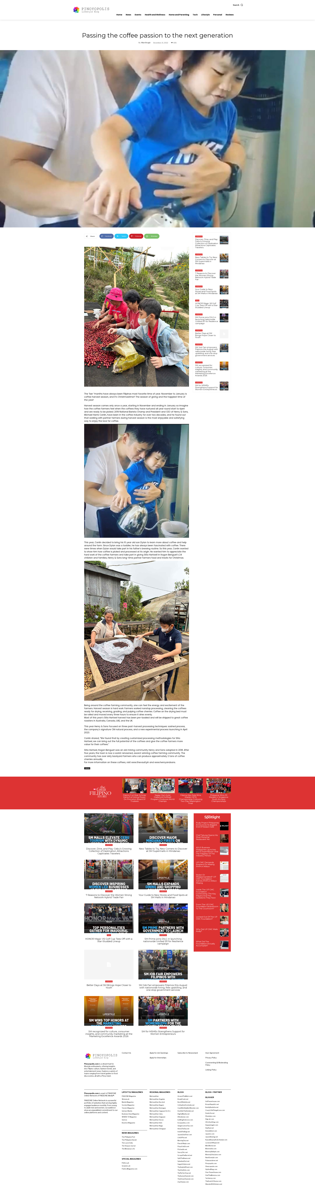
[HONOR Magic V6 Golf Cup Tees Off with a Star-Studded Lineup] (224, 304)
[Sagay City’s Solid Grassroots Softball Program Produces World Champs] (162, 785)
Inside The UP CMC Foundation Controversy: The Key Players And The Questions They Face (206, 893)
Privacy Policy (211, 1058)
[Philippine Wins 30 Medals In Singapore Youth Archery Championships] (218, 785)
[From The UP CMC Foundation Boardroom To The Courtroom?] (224, 908)
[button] (238, 5)
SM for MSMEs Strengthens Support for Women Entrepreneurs (206, 387)
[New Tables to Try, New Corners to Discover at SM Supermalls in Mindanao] (224, 258)
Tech (197, 300)
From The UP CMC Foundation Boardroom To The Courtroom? (207, 906)
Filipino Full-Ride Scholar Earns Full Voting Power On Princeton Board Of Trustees (134, 798)
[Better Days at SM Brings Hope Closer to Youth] (224, 334)
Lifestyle (87, 768)
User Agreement (212, 1053)
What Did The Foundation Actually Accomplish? (205, 943)
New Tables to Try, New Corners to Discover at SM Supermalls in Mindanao (206, 260)
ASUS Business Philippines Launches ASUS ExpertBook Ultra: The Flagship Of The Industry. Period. (207, 851)
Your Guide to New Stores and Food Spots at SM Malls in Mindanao (206, 291)
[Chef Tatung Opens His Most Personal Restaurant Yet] (224, 838)
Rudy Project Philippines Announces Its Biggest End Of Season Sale (207, 825)
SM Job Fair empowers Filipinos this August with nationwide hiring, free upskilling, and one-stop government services (206, 351)
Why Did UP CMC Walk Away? (207, 930)
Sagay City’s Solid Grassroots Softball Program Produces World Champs (162, 798)
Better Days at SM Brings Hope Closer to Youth (205, 335)
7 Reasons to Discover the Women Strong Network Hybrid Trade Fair (205, 276)
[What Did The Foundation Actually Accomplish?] (224, 945)
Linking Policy (210, 1070)
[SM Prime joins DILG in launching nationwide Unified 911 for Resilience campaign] (224, 318)
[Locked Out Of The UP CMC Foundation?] (224, 920)
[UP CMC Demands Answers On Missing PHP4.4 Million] (224, 865)
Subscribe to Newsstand (188, 1053)
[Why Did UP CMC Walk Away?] (224, 932)
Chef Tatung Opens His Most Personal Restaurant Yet (207, 837)
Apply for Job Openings (159, 1053)
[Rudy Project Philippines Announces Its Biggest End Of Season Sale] (224, 826)
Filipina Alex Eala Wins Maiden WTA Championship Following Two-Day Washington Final (190, 799)
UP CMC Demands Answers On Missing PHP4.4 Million (205, 864)
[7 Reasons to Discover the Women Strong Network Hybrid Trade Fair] (224, 274)
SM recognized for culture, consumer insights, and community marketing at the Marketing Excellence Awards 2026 (206, 370)
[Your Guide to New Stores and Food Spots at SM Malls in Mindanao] (224, 290)
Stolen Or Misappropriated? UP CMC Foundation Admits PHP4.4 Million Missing (206, 879)
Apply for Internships (158, 1058)
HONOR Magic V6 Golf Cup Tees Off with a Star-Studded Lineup (206, 305)
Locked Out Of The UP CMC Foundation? (206, 918)
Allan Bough (145, 43)
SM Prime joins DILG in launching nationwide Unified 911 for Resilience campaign (206, 320)
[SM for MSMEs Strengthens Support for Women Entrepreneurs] (224, 386)
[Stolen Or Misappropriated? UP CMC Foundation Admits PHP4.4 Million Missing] (224, 878)
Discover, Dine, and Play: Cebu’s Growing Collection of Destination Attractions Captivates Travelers (206, 243)
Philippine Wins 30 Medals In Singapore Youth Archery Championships (218, 798)
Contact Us (126, 1053)
